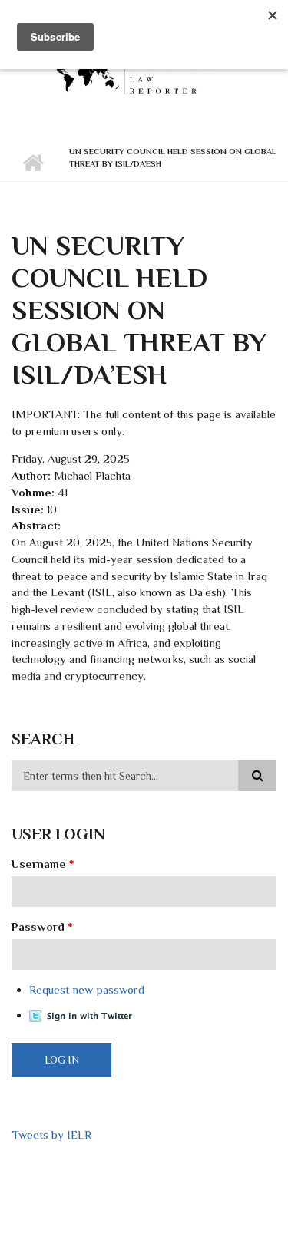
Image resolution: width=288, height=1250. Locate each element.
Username (43, 863)
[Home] (144, 71)
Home (33, 163)
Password (42, 926)
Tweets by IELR (51, 1134)
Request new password (86, 989)
